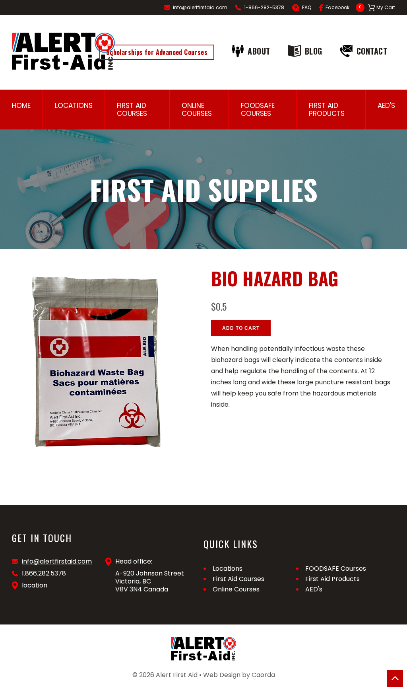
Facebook (337, 7)
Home (21, 105)
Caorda (263, 674)
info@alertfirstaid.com (200, 7)
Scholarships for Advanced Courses (156, 52)
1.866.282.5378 (44, 573)
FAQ (306, 7)
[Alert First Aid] (63, 51)
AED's (386, 105)
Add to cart (241, 328)
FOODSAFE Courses (258, 109)
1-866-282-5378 (264, 7)
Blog (313, 51)
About (259, 51)
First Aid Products (327, 109)
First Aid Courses (132, 109)
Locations (74, 105)
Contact (372, 51)
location (34, 585)
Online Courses (197, 109)
